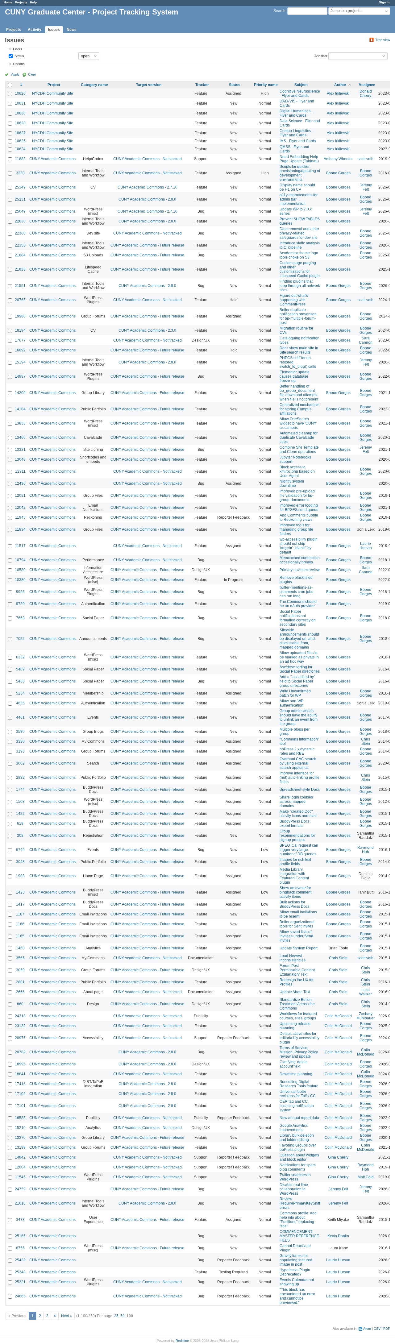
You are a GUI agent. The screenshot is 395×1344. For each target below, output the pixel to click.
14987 (20, 376)
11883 (20, 159)
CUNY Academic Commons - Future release (147, 245)
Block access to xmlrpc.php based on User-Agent (297, 471)
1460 (20, 948)
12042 (20, 507)
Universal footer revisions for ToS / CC (298, 1093)
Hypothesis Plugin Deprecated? (295, 1272)
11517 (20, 546)
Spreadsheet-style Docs (300, 789)
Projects (21, 2)
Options (19, 64)
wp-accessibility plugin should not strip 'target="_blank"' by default (299, 545)
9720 (20, 604)
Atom (367, 1328)
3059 (20, 970)
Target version (148, 85)
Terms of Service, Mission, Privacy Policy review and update (299, 1052)
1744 (20, 789)
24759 (20, 1189)
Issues (54, 29)
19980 (20, 316)
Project (54, 85)
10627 (20, 133)
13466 (20, 437)
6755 (20, 1248)
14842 (20, 1157)
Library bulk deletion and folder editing (297, 1137)
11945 (20, 517)
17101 (20, 1106)
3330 (20, 741)
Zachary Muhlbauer (365, 1016)
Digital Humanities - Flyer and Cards (296, 113)
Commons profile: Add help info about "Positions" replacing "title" (298, 1219)
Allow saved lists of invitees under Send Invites (296, 936)
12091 (20, 495)
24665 (20, 1296)
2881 (20, 982)
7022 (20, 639)
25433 (20, 1260)
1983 (20, 876)
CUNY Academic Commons (52, 159)
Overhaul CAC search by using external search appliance (298, 763)
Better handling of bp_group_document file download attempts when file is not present (299, 392)
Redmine (182, 1340)
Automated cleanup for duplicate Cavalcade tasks (299, 437)
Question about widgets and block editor (299, 1157)
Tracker (202, 85)
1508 (20, 801)
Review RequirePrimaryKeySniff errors (300, 1203)
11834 (20, 529)
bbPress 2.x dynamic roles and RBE (297, 751)
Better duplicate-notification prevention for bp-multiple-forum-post (298, 316)
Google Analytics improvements (294, 1127)
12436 (20, 483)
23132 (20, 1026)
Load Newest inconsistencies (293, 958)
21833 (20, 269)
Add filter (320, 55)
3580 (20, 731)
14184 (20, 409)
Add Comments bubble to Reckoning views (299, 517)
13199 (20, 1147)
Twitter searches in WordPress (295, 1177)
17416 (20, 1084)
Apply (15, 74)
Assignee (367, 85)
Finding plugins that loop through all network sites (300, 285)
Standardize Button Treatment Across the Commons (297, 1004)
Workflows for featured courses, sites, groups (298, 1016)
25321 (20, 1282)
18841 (20, 1074)
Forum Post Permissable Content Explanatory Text (297, 970)
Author (340, 85)
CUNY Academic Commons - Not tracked (147, 159)
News (72, 29)
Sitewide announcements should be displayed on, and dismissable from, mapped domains (299, 638)
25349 (20, 187)
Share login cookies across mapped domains (296, 801)
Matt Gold (366, 1177)
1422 (20, 813)
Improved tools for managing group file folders (296, 529)
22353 (20, 245)
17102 (20, 1094)
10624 (20, 149)
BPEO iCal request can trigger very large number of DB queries (299, 849)
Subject (301, 85)
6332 (20, 657)
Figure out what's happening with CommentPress (294, 299)
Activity (34, 29)
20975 (20, 1038)
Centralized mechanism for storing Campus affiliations (299, 409)
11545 (20, 1177)
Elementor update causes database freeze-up (295, 376)
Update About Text (295, 992)
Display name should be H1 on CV (297, 187)
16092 (20, 350)
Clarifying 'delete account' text (294, 1064)
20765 (20, 300)
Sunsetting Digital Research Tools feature (299, 1084)
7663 (20, 618)
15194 (20, 362)
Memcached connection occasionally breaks (300, 560)
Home (8, 2)
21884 (20, 255)
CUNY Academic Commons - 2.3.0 (147, 330)
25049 (20, 211)
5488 (20, 681)
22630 (20, 221)
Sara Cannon (365, 340)
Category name (94, 85)
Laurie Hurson (366, 545)
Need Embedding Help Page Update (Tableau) (299, 159)
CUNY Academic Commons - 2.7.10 (147, 187)
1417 (20, 904)
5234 (20, 693)
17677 (20, 340)
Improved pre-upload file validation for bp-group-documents (297, 495)
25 (116, 1316)
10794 (20, 560)
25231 (20, 199)
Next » (66, 1316)
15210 (20, 1128)
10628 (20, 123)
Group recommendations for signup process (297, 835)
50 (122, 1316)
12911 (20, 471)
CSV (377, 1328)
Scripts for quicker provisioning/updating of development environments (300, 173)
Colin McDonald (338, 1016)
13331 (20, 449)
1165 (20, 936)
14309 (20, 393)
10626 (20, 93)
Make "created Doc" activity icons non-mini (298, 813)
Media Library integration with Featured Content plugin (294, 876)
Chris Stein (365, 741)
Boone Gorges (338, 173)
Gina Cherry (338, 1157)
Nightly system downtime (292, 483)
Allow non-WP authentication (291, 703)
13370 (20, 1137)
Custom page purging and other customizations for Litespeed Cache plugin (300, 269)
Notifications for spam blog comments (298, 1167)
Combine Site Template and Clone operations (299, 449)
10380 (20, 580)
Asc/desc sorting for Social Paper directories (300, 669)
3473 (20, 1219)
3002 (20, 763)
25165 (20, 1236)
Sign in (384, 2)
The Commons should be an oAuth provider (298, 603)
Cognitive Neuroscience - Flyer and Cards (300, 93)
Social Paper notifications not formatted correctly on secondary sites (298, 618)
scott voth (365, 159)
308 (20, 835)
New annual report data (299, 1118)
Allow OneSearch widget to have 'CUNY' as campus (298, 423)
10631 (20, 103)
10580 (20, 570)
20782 (20, 1052)
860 (20, 1004)
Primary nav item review (300, 570)
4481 (20, 717)
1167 (20, 914)
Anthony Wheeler (338, 159)
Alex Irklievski (338, 93)
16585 (20, 1118)
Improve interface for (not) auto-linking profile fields (299, 777)
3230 (20, 173)
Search (279, 11)
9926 (20, 592)
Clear (32, 74)
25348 (20, 1272)
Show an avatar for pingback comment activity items (295, 892)
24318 (20, 1016)
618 (20, 823)
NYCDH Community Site (52, 93)
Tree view (382, 40)
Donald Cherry (366, 93)
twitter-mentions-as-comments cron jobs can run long (296, 591)
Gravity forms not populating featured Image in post (296, 1260)
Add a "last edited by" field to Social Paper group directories (297, 681)
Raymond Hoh (365, 849)
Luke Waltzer (365, 992)
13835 (20, 423)
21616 (20, 1203)
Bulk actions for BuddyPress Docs (295, 904)
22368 (20, 233)
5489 (20, 669)
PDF (386, 1328)
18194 (20, 330)
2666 (20, 992)
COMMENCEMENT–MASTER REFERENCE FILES (299, 1236)
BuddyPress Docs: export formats (295, 823)
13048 (20, 459)
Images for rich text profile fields (295, 861)
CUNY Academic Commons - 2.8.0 (147, 199)
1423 (20, 892)
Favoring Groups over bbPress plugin (298, 1147)
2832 (20, 777)
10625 (20, 141)
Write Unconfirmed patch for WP (295, 693)
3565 (20, 958)
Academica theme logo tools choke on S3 (299, 255)
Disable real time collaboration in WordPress (294, 1189)
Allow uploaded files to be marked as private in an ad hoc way (299, 657)
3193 (20, 751)
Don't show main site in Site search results (299, 350)
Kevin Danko (338, 1236)
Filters (17, 49)
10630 (20, 113)
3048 (20, 862)
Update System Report (299, 948)
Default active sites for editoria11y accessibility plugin (299, 1037)
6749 (20, 850)
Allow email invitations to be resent (298, 914)
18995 (20, 1064)
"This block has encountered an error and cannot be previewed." (297, 1296)
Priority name (266, 85)
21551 (20, 286)
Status (19, 55)
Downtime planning (296, 1074)
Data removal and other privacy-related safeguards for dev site (299, 233)
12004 (20, 1167)
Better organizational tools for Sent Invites (297, 924)
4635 (20, 703)
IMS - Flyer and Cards (298, 141)
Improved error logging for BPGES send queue (299, 507)
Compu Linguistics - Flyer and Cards (296, 133)
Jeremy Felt (366, 187)
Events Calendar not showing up (297, 1282)
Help (33, 2)
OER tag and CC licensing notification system (297, 1105)
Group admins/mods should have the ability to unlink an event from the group (299, 717)
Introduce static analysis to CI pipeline (300, 245)
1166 (20, 924)
